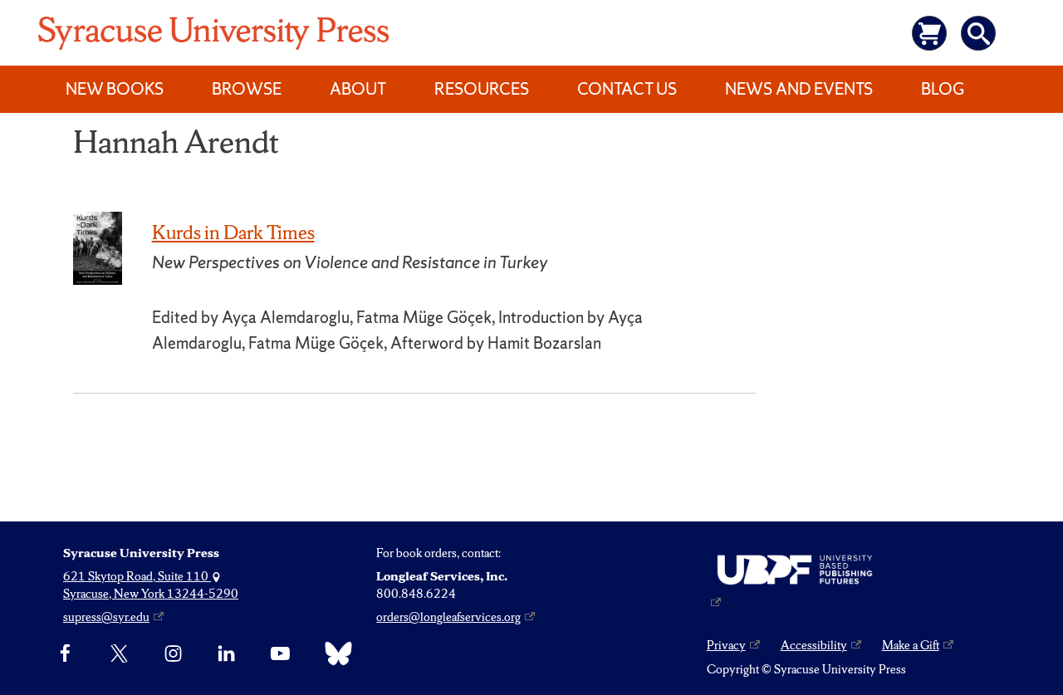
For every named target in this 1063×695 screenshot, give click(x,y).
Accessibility (814, 645)
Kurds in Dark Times (233, 232)
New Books (115, 89)
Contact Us (627, 89)
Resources (481, 89)
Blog (942, 89)
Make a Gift (910, 645)
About (358, 89)
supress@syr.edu (106, 616)
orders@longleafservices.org (448, 616)
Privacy (726, 645)
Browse (247, 89)
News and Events (799, 89)
